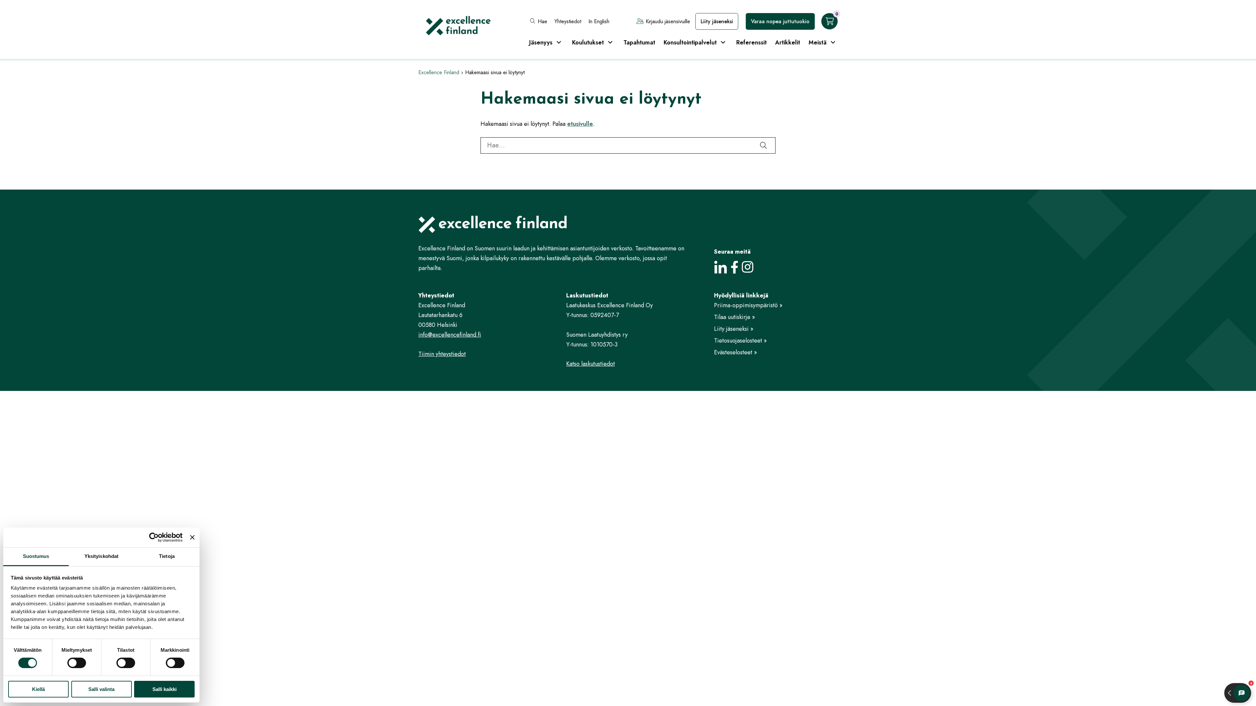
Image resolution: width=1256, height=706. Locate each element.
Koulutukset (588, 42)
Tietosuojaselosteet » (740, 340)
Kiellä (38, 689)
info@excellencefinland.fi (449, 334)
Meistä (818, 42)
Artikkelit (787, 42)
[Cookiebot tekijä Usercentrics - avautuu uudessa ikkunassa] (154, 537)
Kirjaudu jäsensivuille (668, 21)
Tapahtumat (639, 42)
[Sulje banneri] (192, 537)
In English (598, 21)
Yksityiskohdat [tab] (101, 556)
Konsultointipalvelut (690, 42)
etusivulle (580, 124)
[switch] (76, 663)
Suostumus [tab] (36, 556)
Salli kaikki (164, 689)
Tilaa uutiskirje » (734, 317)
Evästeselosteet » (735, 352)
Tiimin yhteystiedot (442, 354)
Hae (542, 21)
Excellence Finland (438, 72)
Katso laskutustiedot (590, 364)
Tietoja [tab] (167, 556)
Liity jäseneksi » (733, 329)
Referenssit (751, 42)
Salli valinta (101, 689)
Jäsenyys (540, 42)
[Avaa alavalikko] (559, 42)
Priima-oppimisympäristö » (748, 305)
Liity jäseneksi (717, 21)
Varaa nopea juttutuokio (780, 21)
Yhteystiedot (567, 21)
